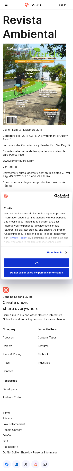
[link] (62, 4)
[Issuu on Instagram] (35, 464)
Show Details (54, 252)
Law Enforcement (14, 424)
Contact (8, 371)
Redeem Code (12, 397)
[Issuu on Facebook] (7, 464)
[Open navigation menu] (6, 4)
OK (37, 262)
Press (6, 362)
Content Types (47, 337)
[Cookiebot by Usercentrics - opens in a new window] (54, 196)
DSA (5, 441)
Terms (6, 412)
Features (43, 346)
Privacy (7, 418)
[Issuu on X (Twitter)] (26, 464)
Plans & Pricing (12, 354)
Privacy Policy (17, 237)
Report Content (12, 429)
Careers (7, 346)
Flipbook (43, 354)
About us (8, 337)
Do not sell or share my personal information (36, 272)
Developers (10, 389)
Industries (44, 362)
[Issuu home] (32, 5)
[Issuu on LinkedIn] (16, 464)
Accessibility (10, 446)
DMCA (7, 435)
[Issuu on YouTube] (45, 464)
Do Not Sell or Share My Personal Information (30, 452)
